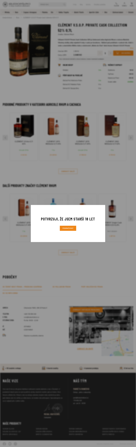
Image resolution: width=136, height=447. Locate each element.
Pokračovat (68, 228)
